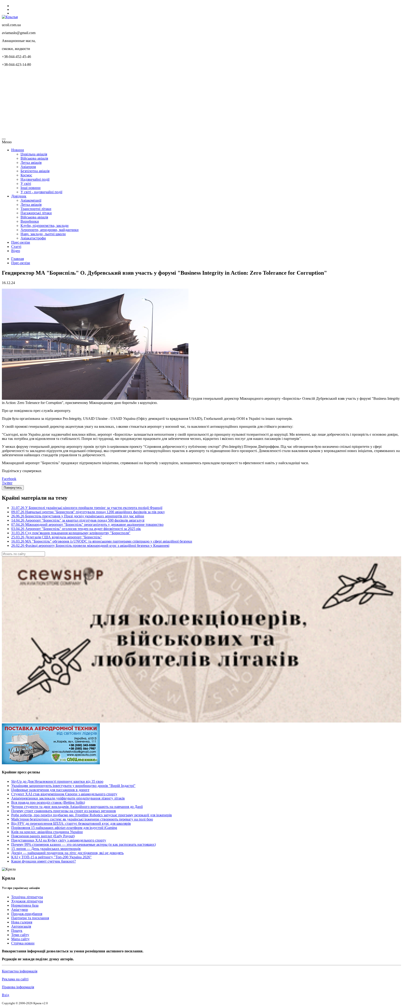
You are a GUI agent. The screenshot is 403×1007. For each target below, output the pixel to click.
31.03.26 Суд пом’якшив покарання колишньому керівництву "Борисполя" (70, 533)
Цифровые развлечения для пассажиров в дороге (50, 790)
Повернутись (13, 487)
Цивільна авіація (34, 154)
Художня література (27, 901)
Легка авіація (31, 163)
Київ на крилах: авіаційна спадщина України (47, 832)
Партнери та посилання (30, 918)
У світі (26, 184)
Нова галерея (21, 922)
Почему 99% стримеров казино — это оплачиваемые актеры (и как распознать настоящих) (83, 844)
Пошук (16, 931)
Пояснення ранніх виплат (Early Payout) (43, 836)
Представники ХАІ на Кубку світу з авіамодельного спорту (58, 840)
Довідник (18, 196)
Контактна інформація (19, 971)
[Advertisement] (142, 103)
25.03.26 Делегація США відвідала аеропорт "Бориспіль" (56, 537)
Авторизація (21, 926)
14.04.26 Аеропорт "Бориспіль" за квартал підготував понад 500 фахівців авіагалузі (77, 520)
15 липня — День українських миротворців (46, 849)
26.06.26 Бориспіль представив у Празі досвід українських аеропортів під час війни (77, 516)
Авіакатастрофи (33, 238)
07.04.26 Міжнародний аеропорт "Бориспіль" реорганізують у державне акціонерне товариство (87, 524)
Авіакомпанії (31, 200)
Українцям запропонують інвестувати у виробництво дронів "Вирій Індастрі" (73, 786)
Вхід (5, 995)
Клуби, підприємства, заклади (45, 226)
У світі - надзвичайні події (41, 192)
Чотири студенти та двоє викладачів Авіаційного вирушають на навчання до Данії (77, 807)
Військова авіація (34, 158)
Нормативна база (24, 905)
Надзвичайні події (35, 179)
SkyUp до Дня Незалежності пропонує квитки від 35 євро (57, 781)
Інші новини (31, 188)
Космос (26, 175)
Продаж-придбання (26, 914)
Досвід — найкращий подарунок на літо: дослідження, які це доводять (67, 853)
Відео (15, 251)
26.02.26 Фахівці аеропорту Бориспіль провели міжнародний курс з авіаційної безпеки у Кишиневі (90, 545)
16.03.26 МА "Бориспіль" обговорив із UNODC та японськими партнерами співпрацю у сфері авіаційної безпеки (101, 541)
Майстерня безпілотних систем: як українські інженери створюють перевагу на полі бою (82, 819)
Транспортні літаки (36, 209)
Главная (17, 259)
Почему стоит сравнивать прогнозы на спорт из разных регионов (63, 811)
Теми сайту (20, 935)
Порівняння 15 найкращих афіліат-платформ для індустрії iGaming (64, 828)
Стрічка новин (23, 943)
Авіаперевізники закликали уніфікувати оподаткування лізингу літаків (68, 798)
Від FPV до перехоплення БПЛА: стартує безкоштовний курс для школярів (71, 823)
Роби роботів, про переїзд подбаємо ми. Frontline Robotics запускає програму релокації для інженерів (91, 815)
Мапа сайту (20, 939)
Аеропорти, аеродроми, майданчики (50, 230)
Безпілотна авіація (35, 171)
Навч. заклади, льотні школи (43, 234)
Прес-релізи (20, 242)
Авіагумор (19, 910)
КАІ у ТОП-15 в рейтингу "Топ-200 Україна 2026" (51, 857)
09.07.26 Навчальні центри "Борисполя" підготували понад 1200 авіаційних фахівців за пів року (88, 512)
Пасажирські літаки (36, 213)
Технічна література (27, 897)
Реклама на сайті (15, 979)
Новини (17, 150)
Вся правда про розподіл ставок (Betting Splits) (48, 802)
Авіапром (28, 167)
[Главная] (10, 17)
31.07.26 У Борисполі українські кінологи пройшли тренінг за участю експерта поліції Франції (86, 508)
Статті (16, 247)
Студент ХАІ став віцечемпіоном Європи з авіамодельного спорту (64, 794)
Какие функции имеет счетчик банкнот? (43, 861)
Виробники (30, 221)
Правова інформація (18, 987)
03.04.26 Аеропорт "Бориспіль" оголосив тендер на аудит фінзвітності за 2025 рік (76, 529)
